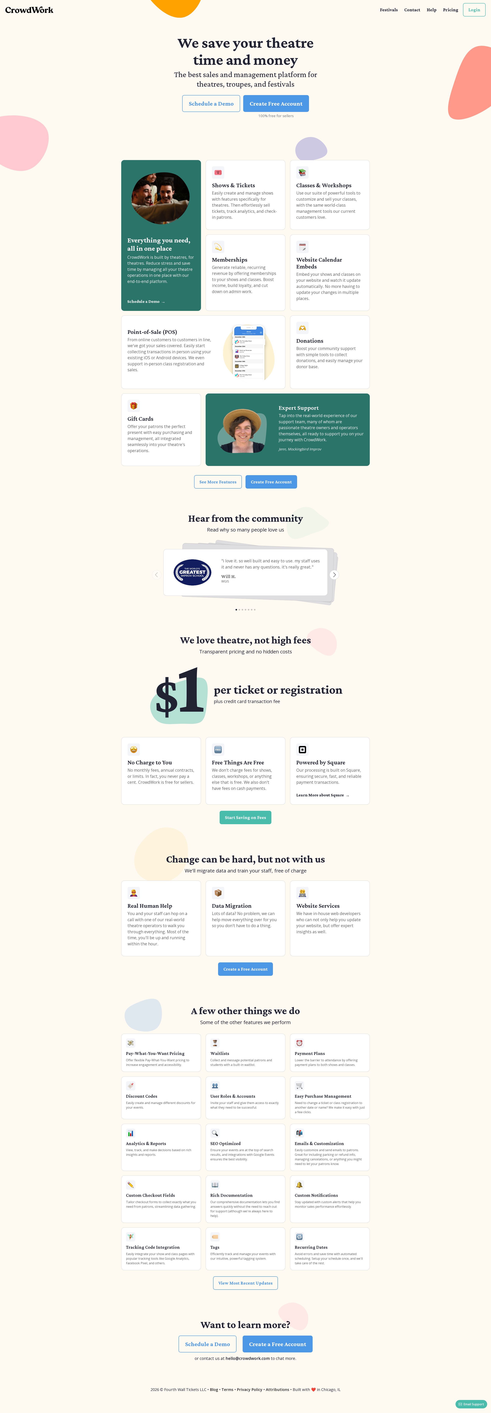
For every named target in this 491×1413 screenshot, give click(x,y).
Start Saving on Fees (245, 817)
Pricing (450, 9)
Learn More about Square (320, 795)
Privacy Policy (249, 1389)
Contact (412, 9)
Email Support (474, 1404)
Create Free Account (276, 103)
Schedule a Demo (211, 103)
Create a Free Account (245, 969)
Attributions (277, 1389)
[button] (236, 609)
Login (474, 9)
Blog (214, 1389)
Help (432, 9)
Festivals (389, 9)
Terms (227, 1389)
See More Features (217, 481)
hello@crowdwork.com (248, 1358)
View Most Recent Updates (245, 1283)
